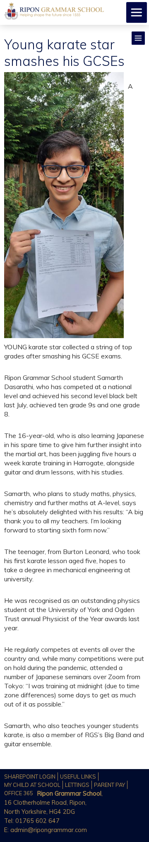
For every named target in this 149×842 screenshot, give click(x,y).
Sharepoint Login (29, 776)
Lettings (77, 785)
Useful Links (78, 776)
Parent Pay (109, 785)
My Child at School (32, 785)
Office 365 (18, 793)
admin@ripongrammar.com (48, 830)
